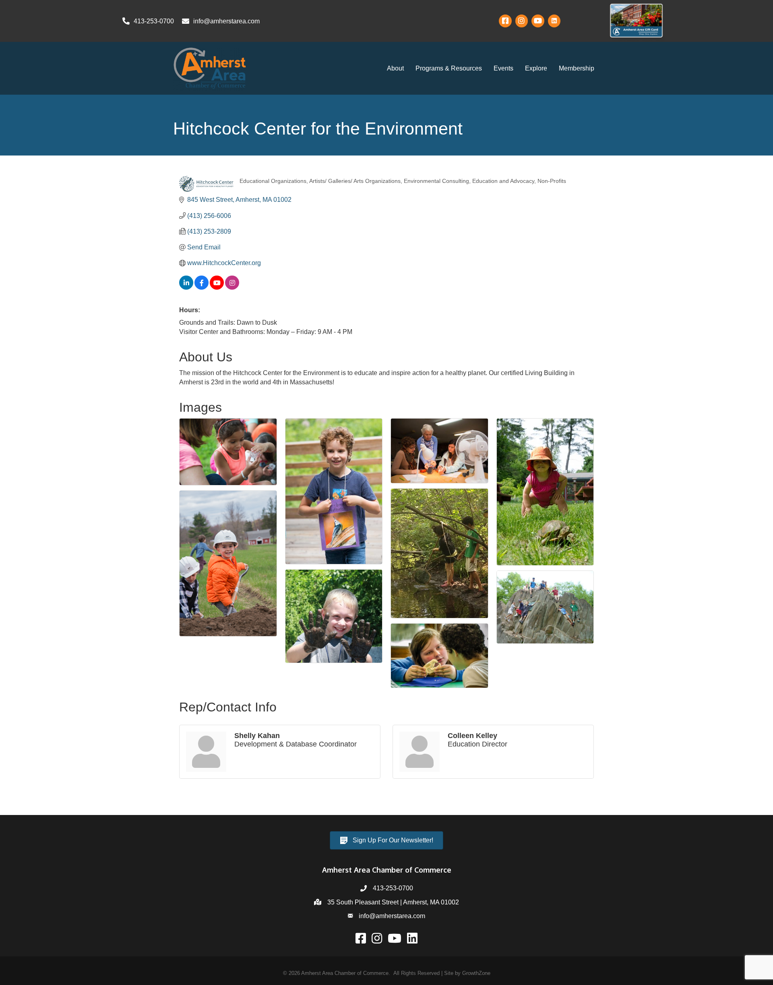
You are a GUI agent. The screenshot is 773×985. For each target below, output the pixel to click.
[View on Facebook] (201, 287)
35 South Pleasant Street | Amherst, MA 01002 (393, 902)
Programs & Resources (448, 68)
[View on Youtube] (217, 287)
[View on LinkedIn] (186, 287)
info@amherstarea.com (392, 915)
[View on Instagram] (232, 287)
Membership (576, 68)
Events (503, 68)
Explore (536, 68)
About (395, 68)
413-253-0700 (393, 888)
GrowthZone (476, 973)
